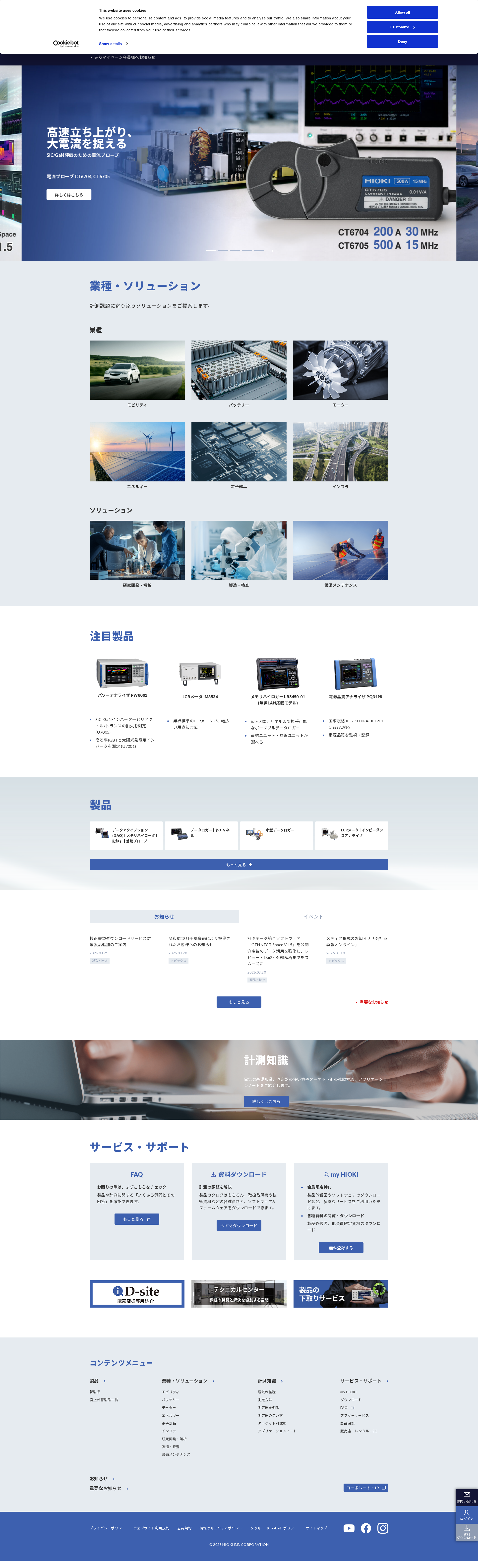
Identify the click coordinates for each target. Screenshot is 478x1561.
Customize (399, 27)
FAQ (344, 1407)
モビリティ (170, 1392)
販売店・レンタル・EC (358, 1431)
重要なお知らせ (374, 1002)
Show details (110, 44)
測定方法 (265, 1400)
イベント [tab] (313, 917)
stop (270, 250)
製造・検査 (171, 1447)
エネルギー (171, 1415)
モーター (169, 1407)
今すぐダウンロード (239, 1225)
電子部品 (169, 1423)
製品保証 (347, 1423)
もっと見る (239, 1002)
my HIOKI (348, 1392)
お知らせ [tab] (164, 917)
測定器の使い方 (270, 1415)
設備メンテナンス (176, 1454)
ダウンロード (351, 1400)
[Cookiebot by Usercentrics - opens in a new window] (66, 44)
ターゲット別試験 (272, 1423)
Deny (402, 41)
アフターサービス (354, 1415)
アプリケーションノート (277, 1431)
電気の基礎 (267, 1392)
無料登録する (341, 1247)
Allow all (402, 12)
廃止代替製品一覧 (104, 1400)
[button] (211, 250)
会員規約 (184, 1528)
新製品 (95, 1392)
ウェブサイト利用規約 (151, 1528)
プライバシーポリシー (107, 1528)
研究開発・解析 (174, 1439)
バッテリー (171, 1400)
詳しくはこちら (69, 194)
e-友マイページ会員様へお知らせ (125, 57)
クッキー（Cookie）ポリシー (274, 1528)
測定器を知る (268, 1407)
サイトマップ (316, 1528)
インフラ (169, 1431)
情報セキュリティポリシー (221, 1528)
